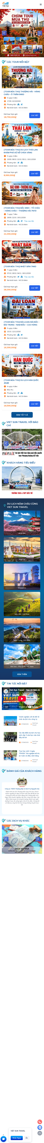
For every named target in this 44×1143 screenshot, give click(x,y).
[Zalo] (39, 1127)
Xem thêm (22, 674)
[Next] (39, 33)
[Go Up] (39, 1133)
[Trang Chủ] (5, 4)
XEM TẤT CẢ (22, 415)
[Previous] (4, 33)
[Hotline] (39, 1122)
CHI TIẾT (34, 115)
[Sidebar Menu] (40, 4)
